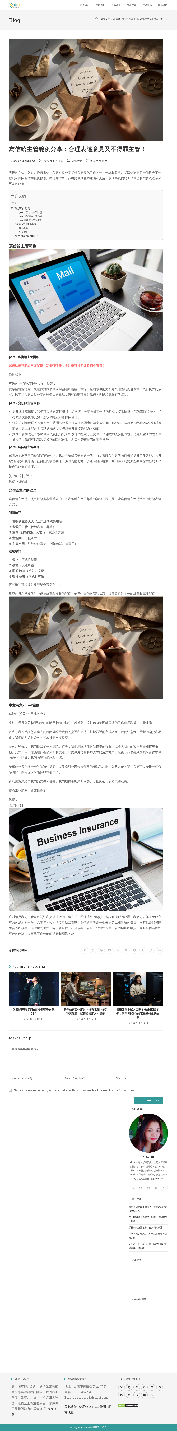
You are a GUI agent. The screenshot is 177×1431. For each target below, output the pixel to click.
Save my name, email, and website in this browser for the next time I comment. (75, 1090)
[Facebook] (140, 1187)
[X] (132, 1187)
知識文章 (77, 161)
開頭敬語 (23, 228)
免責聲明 (100, 1407)
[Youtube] (144, 1395)
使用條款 (85, 1407)
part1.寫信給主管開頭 (30, 212)
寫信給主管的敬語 (25, 224)
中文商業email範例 (26, 236)
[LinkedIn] (156, 1187)
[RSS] (152, 1395)
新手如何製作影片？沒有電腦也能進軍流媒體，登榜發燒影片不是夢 (86, 1011)
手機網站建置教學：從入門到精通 (145, 1227)
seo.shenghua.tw (24, 161)
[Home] (96, 18)
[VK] (159, 1387)
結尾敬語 (23, 231)
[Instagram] (148, 1187)
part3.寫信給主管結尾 (30, 219)
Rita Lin (159, 1178)
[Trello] (136, 1395)
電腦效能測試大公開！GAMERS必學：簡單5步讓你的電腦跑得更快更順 (137, 1013)
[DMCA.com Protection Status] (128, 1405)
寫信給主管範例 (20, 208)
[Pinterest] (164, 1187)
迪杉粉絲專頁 (139, 1299)
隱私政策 (70, 1407)
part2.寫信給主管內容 (30, 216)
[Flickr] (152, 1387)
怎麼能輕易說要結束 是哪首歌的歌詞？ (34, 1011)
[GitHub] (121, 1395)
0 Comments (98, 161)
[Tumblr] (129, 1395)
